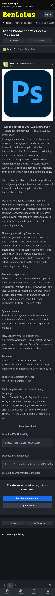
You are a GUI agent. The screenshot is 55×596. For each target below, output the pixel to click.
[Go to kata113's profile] (4, 49)
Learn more (5, 5)
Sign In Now (27, 505)
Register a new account (27, 498)
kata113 (11, 49)
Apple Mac (30, 49)
